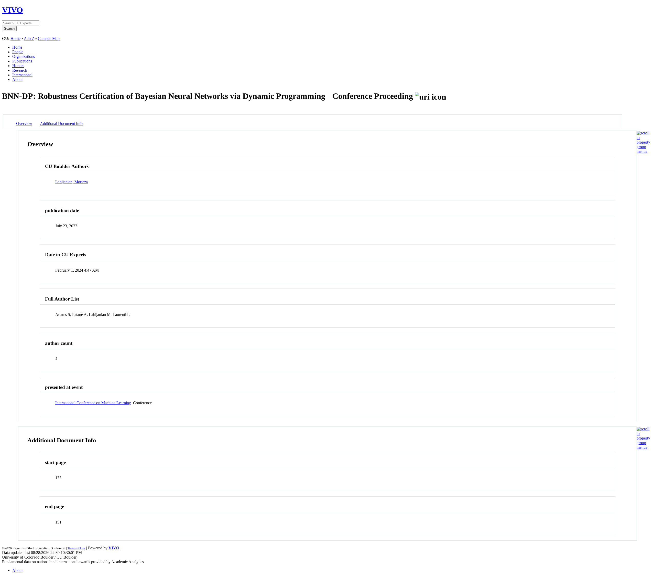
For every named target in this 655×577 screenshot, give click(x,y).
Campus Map (49, 38)
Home (15, 38)
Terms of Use (76, 548)
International (22, 75)
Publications (22, 61)
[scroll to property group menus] (643, 151)
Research (19, 70)
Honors (18, 65)
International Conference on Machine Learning (93, 403)
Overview (24, 123)
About (17, 79)
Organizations (23, 56)
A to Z (29, 38)
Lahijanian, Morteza (71, 182)
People (17, 52)
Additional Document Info (61, 123)
